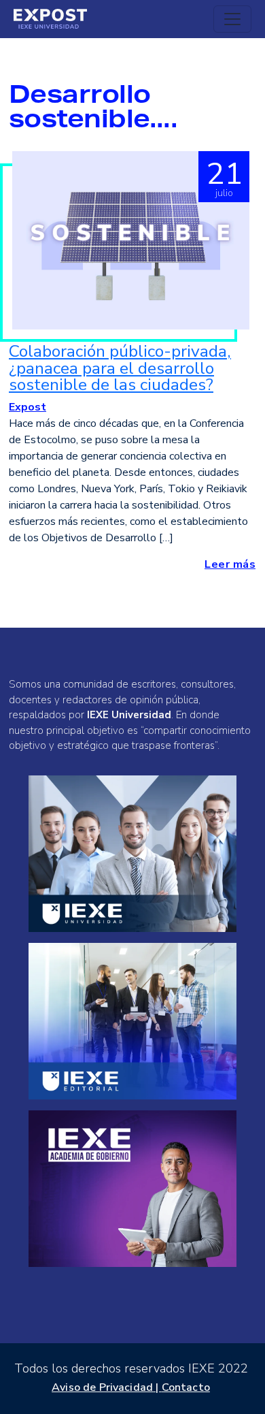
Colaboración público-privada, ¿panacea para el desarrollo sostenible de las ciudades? (120, 368)
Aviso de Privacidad (102, 1387)
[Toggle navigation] (232, 19)
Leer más (230, 564)
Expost (27, 407)
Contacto (186, 1387)
